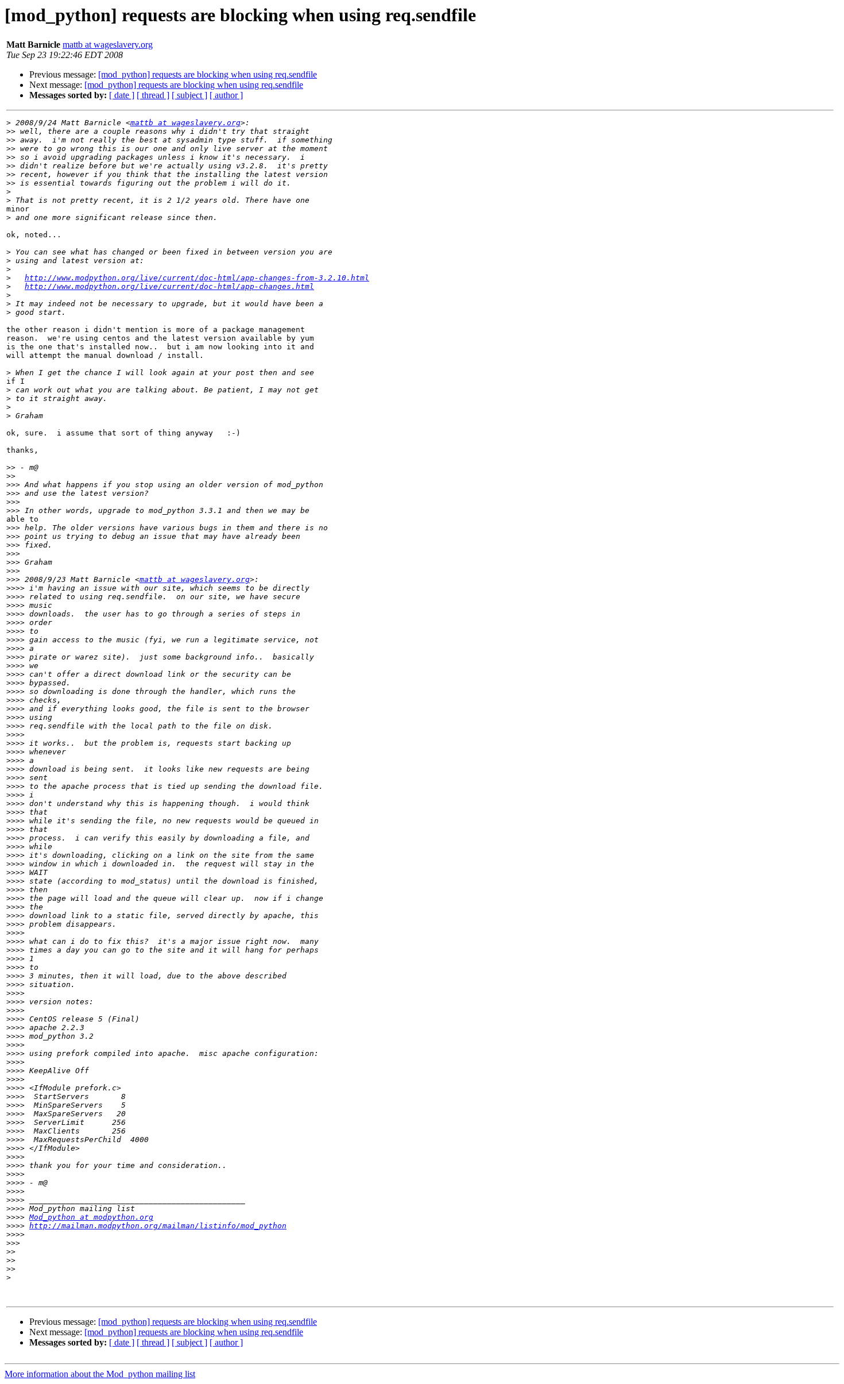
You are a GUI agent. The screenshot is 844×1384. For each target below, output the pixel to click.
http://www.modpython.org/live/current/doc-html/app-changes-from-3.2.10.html (197, 277)
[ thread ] (153, 95)
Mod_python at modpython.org (91, 1217)
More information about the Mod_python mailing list (100, 1374)
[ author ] (226, 95)
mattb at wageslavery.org (108, 44)
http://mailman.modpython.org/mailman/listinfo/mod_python (158, 1225)
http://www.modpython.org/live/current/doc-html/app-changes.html (169, 286)
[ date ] (121, 95)
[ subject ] (189, 95)
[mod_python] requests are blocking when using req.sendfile (207, 74)
